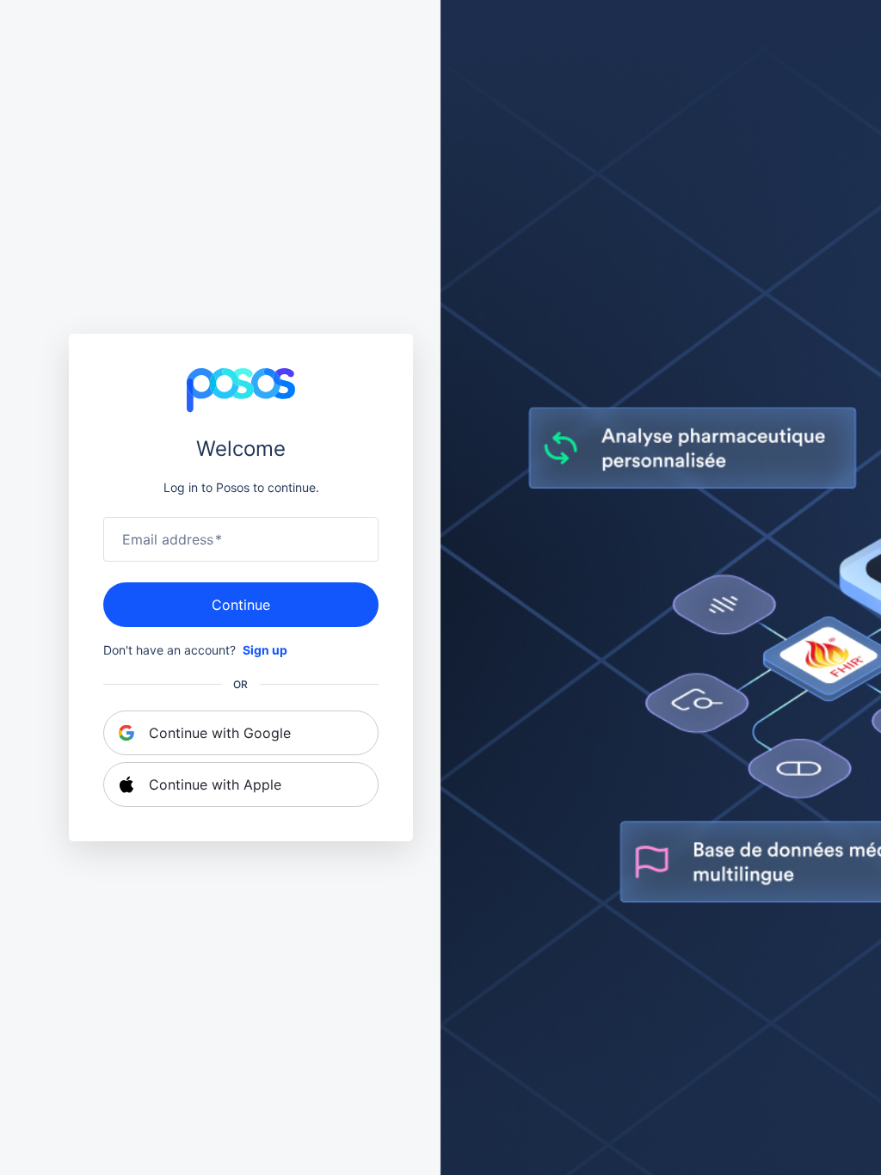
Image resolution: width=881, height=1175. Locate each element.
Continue (241, 604)
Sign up (265, 650)
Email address (172, 539)
